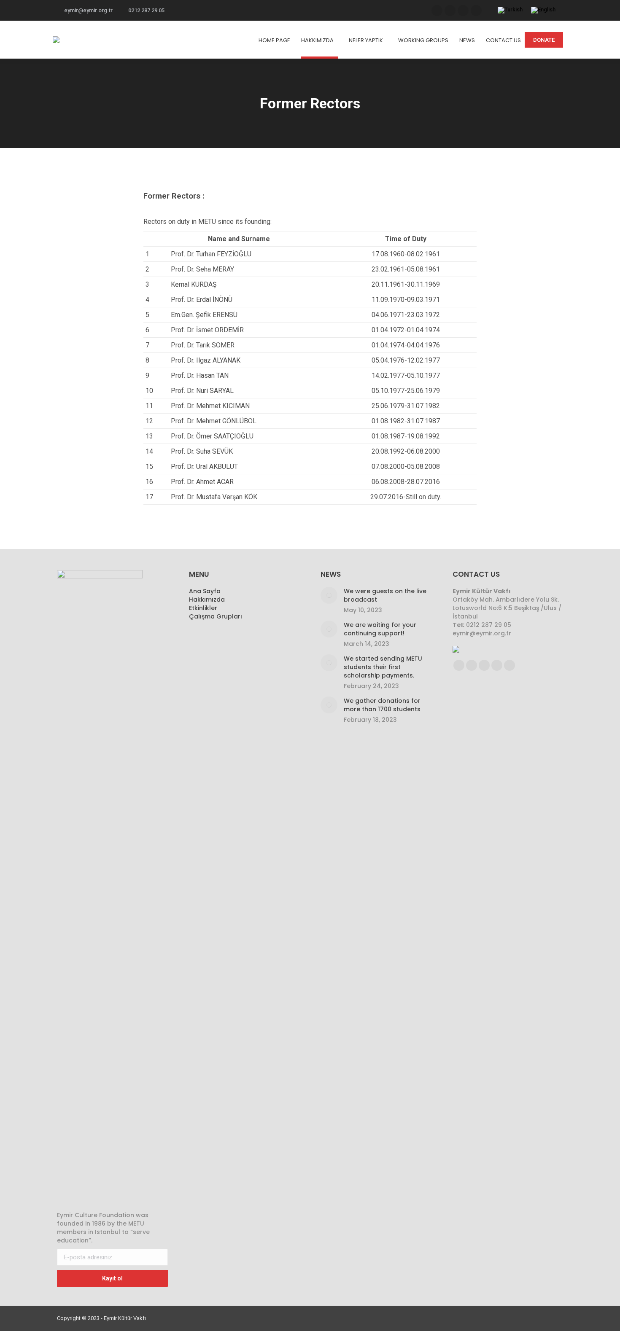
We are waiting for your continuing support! (380, 629)
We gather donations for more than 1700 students (382, 704)
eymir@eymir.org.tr (88, 10)
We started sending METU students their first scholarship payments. (383, 667)
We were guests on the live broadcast (385, 595)
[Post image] (329, 595)
